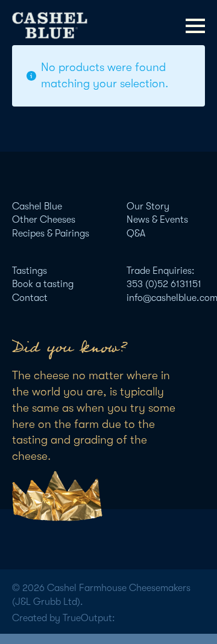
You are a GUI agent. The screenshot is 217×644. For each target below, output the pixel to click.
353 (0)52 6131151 (164, 284)
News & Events (157, 219)
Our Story (148, 206)
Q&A (136, 233)
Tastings (29, 270)
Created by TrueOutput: (63, 618)
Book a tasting (43, 284)
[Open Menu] (195, 26)
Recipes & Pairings (50, 233)
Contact (30, 298)
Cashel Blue (37, 206)
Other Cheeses (43, 219)
